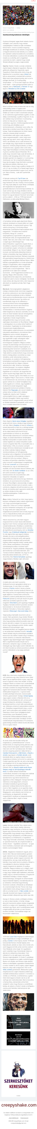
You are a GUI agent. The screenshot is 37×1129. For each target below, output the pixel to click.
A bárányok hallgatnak (19, 532)
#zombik (33, 32)
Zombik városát (22, 755)
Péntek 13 (25, 87)
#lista (4, 32)
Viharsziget (13, 611)
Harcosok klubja (23, 611)
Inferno (29, 425)
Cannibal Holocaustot (10, 753)
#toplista (9, 32)
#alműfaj (23, 32)
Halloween (16, 87)
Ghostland (13, 603)
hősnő (27, 74)
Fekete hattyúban (19, 557)
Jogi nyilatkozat (14, 1118)
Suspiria (16, 425)
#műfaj (29, 32)
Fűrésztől (6, 599)
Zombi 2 (10, 941)
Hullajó (18, 28)
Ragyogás (14, 390)
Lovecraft (13, 464)
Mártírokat (22, 753)
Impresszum (24, 1118)
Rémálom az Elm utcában (17, 89)
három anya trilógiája (19, 421)
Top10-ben (21, 178)
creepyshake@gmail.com (18, 1123)
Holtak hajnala (28, 696)
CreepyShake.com (18, 1121)
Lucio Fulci (13, 937)
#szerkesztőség (16, 32)
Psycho (12, 588)
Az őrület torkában (19, 471)
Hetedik (29, 631)
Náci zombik (24, 891)
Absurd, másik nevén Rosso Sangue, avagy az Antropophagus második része (17, 769)
